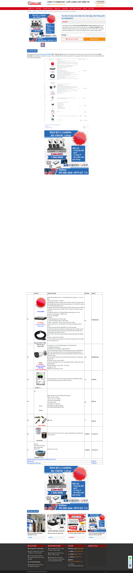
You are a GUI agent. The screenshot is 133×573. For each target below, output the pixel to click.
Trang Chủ (31, 8)
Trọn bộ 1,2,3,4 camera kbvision (63, 11)
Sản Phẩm (38, 8)
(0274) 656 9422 (79, 551)
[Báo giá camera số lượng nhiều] (56, 523)
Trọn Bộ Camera (47, 8)
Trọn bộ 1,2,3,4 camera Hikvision (63, 17)
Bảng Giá (57, 8)
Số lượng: (64, 35)
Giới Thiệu (91, 8)
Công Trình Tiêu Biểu (75, 8)
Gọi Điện (130, 559)
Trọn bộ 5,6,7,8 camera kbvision (63, 14)
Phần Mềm (65, 8)
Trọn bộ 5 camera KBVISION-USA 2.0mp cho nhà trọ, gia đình (96, 534)
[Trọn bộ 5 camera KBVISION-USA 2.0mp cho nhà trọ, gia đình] (97, 523)
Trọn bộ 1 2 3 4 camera (48, 11)
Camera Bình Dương (43, 571)
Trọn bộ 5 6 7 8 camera (48, 14)
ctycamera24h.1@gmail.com (75, 561)
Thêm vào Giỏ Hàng (72, 39)
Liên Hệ (85, 8)
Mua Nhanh (95, 39)
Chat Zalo (130, 563)
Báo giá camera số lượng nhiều (55, 533)
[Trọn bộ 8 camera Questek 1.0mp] (77, 523)
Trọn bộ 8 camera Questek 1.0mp (76, 533)
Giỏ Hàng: (101, 5)
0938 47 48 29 (62, 4)
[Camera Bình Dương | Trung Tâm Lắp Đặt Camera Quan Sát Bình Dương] (34, 3)
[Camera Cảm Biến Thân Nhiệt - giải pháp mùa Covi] (36, 523)
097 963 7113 (78, 557)
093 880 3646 (54, 4)
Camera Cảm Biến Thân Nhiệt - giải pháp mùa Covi (35, 534)
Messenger (130, 567)
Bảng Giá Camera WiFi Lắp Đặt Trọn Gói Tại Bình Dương (68, 19)
